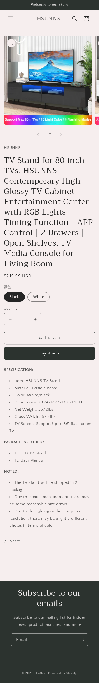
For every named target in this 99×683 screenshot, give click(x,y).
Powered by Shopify (62, 673)
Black (14, 297)
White (38, 297)
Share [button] (15, 541)
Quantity (10, 309)
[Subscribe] (82, 639)
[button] (10, 19)
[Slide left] (38, 134)
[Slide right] (61, 134)
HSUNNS (41, 673)
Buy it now (49, 353)
